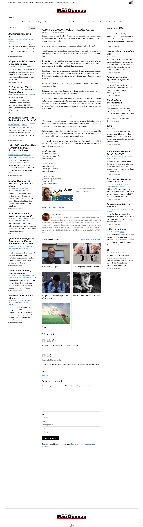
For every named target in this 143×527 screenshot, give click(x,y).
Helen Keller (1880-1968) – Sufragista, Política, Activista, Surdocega (22, 147)
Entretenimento (84, 22)
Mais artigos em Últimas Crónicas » (91, 239)
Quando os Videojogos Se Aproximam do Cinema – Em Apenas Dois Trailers (21, 241)
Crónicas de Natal (69, 3)
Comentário (45, 390)
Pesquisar (12, 27)
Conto (120, 22)
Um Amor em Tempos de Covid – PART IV (119, 152)
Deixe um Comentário (16, 56)
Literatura (127, 157)
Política (47, 22)
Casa (44, 327)
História (32, 123)
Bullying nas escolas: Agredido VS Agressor (55, 296)
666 (109, 249)
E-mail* (44, 421)
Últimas (29, 66)
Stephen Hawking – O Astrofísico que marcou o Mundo (20, 183)
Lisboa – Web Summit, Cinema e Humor (19, 271)
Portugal (39, 22)
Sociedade (72, 22)
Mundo (55, 22)
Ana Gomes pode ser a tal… (19, 35)
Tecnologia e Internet (107, 22)
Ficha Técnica (30, 3)
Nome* (44, 414)
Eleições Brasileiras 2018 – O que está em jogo (21, 62)
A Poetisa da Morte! (117, 229)
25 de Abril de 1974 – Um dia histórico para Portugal (22, 118)
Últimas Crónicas (27, 22)
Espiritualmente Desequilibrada (86, 295)
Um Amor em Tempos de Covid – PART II (119, 180)
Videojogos (11, 250)
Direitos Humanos (29, 153)
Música (95, 22)
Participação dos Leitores (44, 3)
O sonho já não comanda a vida (86, 266)
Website (44, 428)
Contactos (58, 3)
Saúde (21, 155)
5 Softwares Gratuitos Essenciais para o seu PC (20, 214)
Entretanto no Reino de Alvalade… (118, 205)
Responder (45, 349)
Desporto (63, 22)
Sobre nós (21, 3)
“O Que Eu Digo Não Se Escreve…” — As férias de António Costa (20, 89)
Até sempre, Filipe (49, 266)
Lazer (33, 275)
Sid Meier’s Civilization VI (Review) (21, 296)
